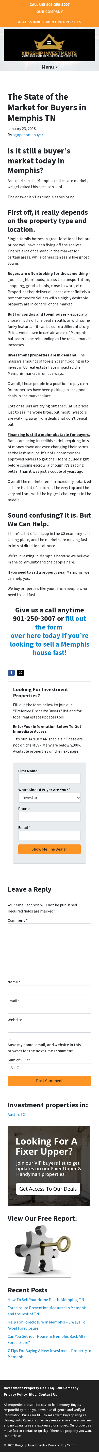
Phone (24, 809)
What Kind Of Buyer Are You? (44, 790)
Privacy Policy (15, 1394)
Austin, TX (16, 1114)
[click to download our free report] (39, 1251)
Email (24, 827)
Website (15, 1020)
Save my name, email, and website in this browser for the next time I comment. (44, 1048)
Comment (18, 920)
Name (14, 982)
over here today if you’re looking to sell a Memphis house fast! (49, 644)
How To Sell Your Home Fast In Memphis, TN (46, 1300)
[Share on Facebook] (11, 673)
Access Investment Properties (49, 22)
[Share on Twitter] (20, 673)
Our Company (49, 12)
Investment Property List (25, 1387)
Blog (33, 1394)
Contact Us (48, 1394)
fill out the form (60, 622)
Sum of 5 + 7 (19, 1060)
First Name (28, 771)
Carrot (71, 1445)
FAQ (51, 1387)
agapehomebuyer (28, 135)
